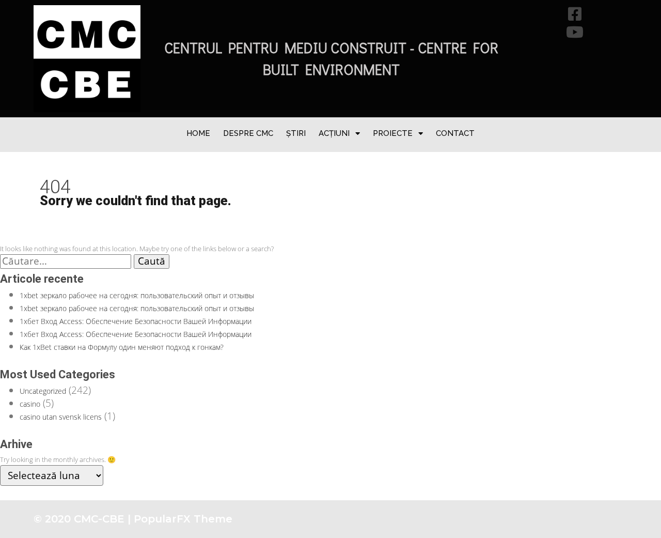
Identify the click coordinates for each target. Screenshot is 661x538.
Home (198, 133)
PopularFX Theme (183, 519)
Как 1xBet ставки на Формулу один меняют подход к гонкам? (122, 347)
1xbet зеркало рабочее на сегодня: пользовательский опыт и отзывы (137, 295)
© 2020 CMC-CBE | (84, 519)
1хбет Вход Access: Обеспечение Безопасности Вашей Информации (135, 321)
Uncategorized (43, 391)
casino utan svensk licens (61, 417)
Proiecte (393, 133)
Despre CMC (248, 133)
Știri (296, 133)
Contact (455, 133)
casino (30, 404)
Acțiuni (334, 133)
